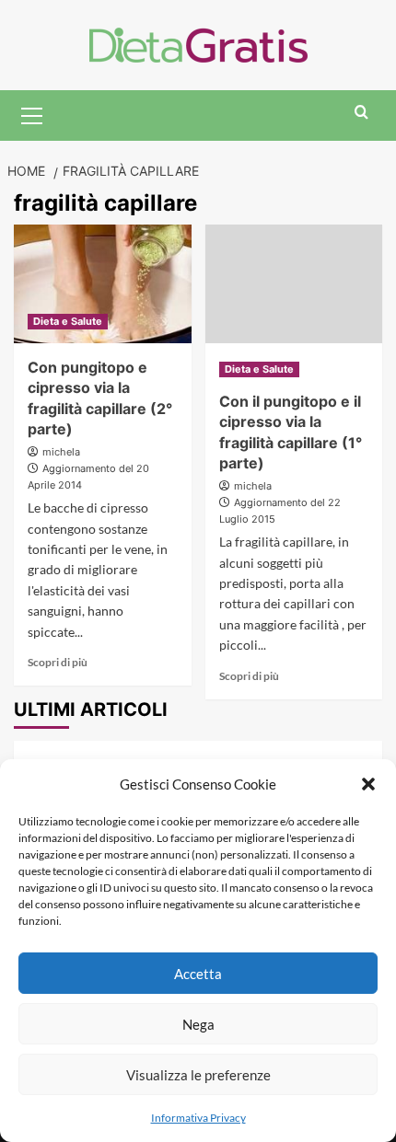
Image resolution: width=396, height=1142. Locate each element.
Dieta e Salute (67, 321)
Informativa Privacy (198, 1118)
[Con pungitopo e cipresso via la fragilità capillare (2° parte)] (103, 283)
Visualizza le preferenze (198, 1075)
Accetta (198, 973)
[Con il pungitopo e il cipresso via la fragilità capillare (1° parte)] (294, 283)
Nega (198, 1024)
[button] (368, 784)
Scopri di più (57, 662)
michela (61, 451)
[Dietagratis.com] (198, 43)
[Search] (361, 113)
